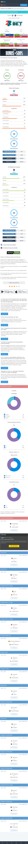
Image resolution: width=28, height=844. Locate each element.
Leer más (4, 313)
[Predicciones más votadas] (16, 843)
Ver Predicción (14, 530)
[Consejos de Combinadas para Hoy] (11, 843)
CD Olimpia (20, 15)
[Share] (25, 843)
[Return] (2, 843)
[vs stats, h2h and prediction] (14, 253)
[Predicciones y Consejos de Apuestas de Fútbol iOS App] (21, 291)
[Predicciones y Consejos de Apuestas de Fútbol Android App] (7, 291)
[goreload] (7, 37)
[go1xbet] (21, 46)
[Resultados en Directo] (21, 843)
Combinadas (23, 5)
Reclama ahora (14, 546)
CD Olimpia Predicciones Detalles (10, 247)
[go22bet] (21, 37)
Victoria (9, 15)
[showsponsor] (14, 23)
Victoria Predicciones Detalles (9, 244)
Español (4, 5)
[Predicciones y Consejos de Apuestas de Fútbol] (4, 1)
